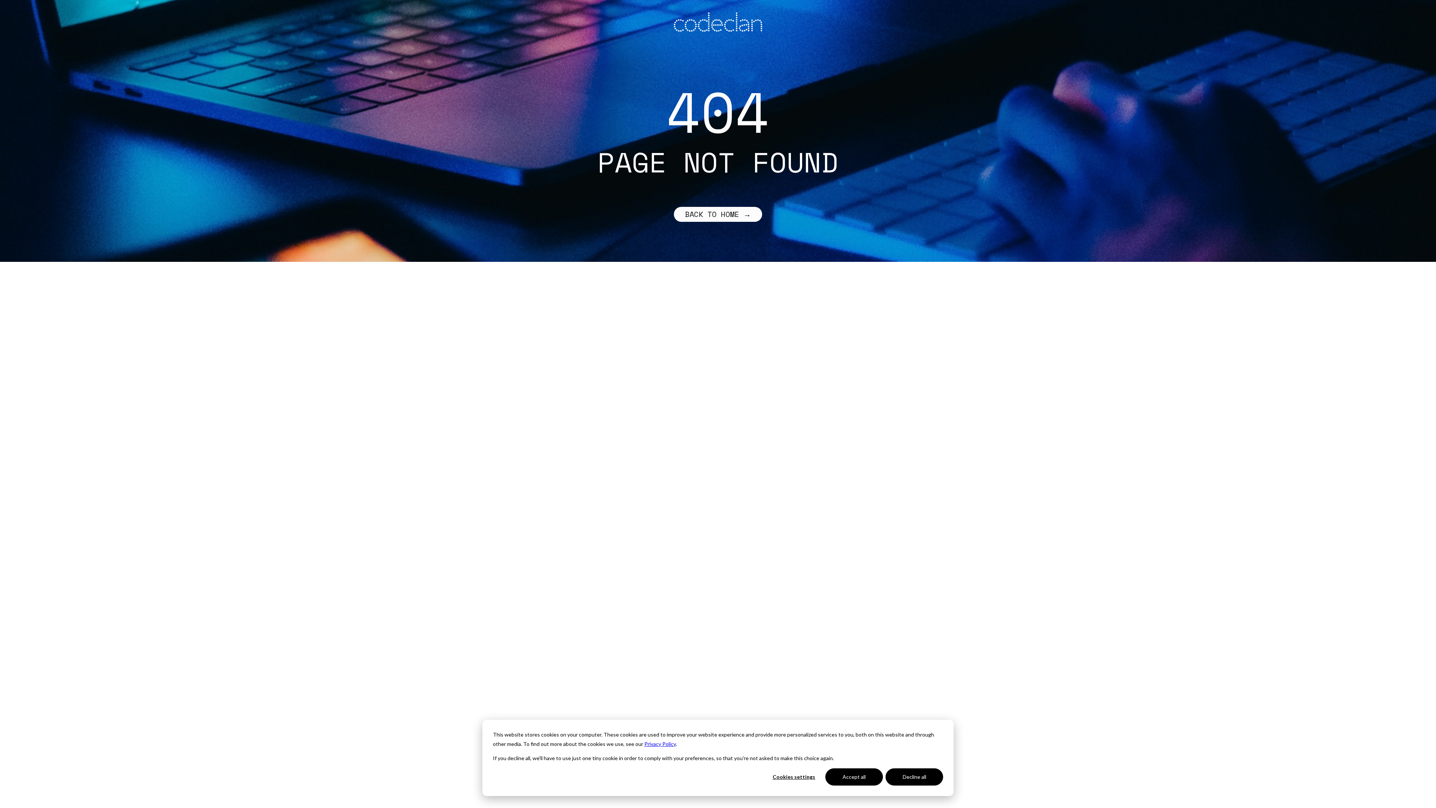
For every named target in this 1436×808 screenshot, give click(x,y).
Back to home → (718, 214)
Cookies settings (794, 777)
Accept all (854, 777)
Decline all (914, 777)
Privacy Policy (660, 744)
